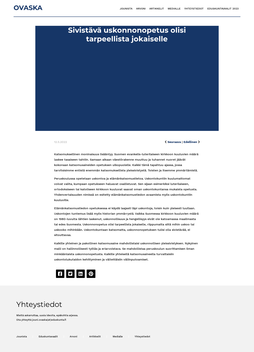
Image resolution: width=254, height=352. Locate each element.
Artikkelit (156, 8)
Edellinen (190, 142)
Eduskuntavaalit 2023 (223, 8)
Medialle (174, 8)
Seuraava (174, 142)
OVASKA (28, 8)
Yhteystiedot (194, 8)
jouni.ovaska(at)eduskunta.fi (49, 319)
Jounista (126, 8)
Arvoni (141, 8)
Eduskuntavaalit (48, 336)
